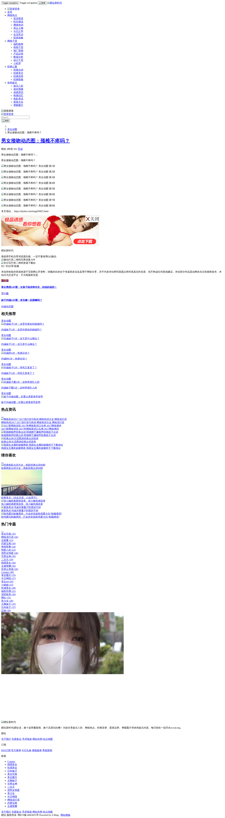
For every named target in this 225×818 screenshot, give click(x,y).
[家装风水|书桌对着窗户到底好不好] (21, 507)
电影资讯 (18, 98)
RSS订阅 (6, 750)
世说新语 (18, 18)
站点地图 (48, 739)
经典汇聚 (12, 66)
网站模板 (65, 815)
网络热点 (12, 15)
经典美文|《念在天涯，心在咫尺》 (19, 497)
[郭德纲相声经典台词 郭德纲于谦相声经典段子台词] (29, 432)
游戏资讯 (18, 92)
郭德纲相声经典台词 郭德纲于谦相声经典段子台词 (28, 435)
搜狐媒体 (37, 750)
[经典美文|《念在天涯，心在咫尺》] (21, 494)
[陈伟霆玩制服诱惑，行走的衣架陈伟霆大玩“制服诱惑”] (31, 513)
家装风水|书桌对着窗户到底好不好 (19, 510)
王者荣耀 (8, 566)
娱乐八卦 (18, 86)
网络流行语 (9, 537)
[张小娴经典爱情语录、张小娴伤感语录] (23, 501)
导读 (20, 149)
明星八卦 (8, 550)
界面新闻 (47, 750)
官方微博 (16, 750)
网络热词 (18, 25)
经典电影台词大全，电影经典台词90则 (22, 468)
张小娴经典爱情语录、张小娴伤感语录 (22, 504)
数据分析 (18, 57)
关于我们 (6, 739)
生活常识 (18, 34)
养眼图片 (18, 105)
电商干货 (18, 47)
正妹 (6, 610)
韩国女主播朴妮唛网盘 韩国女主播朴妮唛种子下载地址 (31, 448)
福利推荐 (18, 44)
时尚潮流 (18, 21)
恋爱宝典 (8, 543)
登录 (17, 8)
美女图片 (8, 575)
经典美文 (18, 73)
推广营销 (18, 50)
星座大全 (18, 102)
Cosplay (7, 572)
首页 (9, 12)
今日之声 (18, 31)
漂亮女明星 (9, 553)
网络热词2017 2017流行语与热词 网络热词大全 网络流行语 (32, 422)
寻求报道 (27, 739)
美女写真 (8, 534)
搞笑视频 (18, 89)
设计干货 (18, 60)
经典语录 (18, 76)
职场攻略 (18, 37)
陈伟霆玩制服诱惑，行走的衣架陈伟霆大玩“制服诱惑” (30, 517)
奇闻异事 (8, 546)
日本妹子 (8, 607)
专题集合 (16, 739)
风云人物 (18, 28)
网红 (6, 597)
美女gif (7, 581)
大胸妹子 (8, 604)
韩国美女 (8, 562)
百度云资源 (9, 569)
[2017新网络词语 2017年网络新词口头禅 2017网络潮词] (31, 425)
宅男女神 (8, 556)
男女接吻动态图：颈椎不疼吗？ (35, 140)
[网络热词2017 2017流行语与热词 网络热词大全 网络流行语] (34, 419)
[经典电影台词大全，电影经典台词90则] (23, 465)
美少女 (7, 601)
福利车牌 (8, 591)
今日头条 (26, 750)
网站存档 (37, 739)
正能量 (7, 540)
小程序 (17, 63)
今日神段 (8, 578)
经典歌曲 (18, 79)
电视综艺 (18, 95)
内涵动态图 (7, 306)
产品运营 (18, 53)
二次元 (7, 559)
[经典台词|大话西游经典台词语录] (19, 438)
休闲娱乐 (12, 82)
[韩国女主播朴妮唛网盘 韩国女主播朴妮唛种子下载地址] (32, 445)
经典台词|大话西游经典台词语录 (18, 441)
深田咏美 (8, 594)
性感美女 (8, 588)
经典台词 (18, 69)
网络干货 (12, 41)
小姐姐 (7, 584)
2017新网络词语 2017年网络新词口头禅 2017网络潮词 (30, 429)
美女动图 (12, 129)
